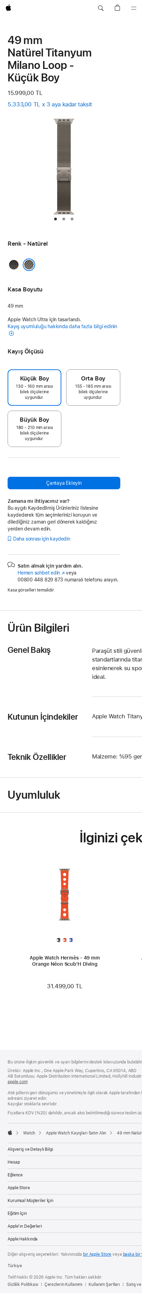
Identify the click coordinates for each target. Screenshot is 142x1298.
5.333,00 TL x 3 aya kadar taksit (50, 104)
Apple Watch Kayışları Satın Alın (76, 1133)
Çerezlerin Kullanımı (63, 1284)
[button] (100, 8)
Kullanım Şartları (104, 1284)
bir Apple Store (97, 1254)
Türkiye (15, 1265)
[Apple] (10, 1132)
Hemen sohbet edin (41, 573)
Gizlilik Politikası (23, 1284)
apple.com (18, 1081)
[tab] (55, 219)
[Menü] (133, 8)
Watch (29, 1133)
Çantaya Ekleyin (64, 483)
